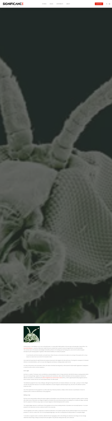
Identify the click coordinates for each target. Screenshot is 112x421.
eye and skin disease (28, 348)
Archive (56, 171)
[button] (109, 3)
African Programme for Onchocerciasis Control (52, 377)
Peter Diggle (51, 181)
